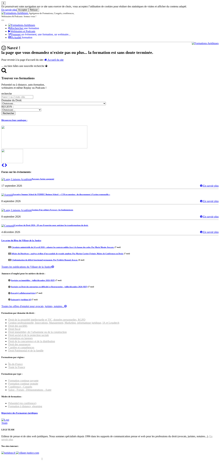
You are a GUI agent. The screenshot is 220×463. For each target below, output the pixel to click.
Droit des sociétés (17, 325)
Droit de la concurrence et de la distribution (31, 341)
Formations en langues (20, 338)
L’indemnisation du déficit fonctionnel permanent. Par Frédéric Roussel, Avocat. (45, 260)
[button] (3, 165)
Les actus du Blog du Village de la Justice (21, 240)
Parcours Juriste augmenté (43, 179)
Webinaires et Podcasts (22, 31)
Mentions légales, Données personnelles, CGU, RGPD (73, 458)
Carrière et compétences (21, 347)
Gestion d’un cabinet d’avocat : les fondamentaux (52, 210)
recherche (6, 93)
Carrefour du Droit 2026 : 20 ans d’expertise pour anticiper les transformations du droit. (51, 225)
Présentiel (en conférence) (22, 403)
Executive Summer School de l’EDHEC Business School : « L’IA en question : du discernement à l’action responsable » (61, 194)
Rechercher (25, 28)
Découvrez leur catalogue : (14, 120)
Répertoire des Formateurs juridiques (19, 413)
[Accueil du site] (15, 13)
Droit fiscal (14, 328)
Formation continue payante (23, 380)
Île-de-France (15, 364)
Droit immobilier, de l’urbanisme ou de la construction (37, 332)
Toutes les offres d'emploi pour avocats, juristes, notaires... (32, 306)
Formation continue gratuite (23, 383)
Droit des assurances (19, 344)
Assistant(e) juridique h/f (21, 299)
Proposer (40, 34)
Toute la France (16, 367)
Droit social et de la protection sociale (28, 335)
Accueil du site (55, 59)
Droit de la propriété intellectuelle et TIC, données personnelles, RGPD (46, 319)
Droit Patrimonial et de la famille (25, 350)
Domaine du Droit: (11, 100)
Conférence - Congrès (20, 386)
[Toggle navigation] (2, 20)
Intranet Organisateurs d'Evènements (21, 458)
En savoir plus (9, 9)
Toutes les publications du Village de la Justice (26, 266)
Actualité (21, 37)
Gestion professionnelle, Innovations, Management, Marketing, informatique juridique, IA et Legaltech (63, 322)
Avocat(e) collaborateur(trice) (23, 293)
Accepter (22, 10)
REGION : (7, 106)
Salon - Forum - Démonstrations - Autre (29, 389)
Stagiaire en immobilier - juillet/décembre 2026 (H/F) (33, 280)
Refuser (34, 10)
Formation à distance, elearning (25, 406)
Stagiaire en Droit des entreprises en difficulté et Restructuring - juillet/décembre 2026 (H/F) (49, 287)
